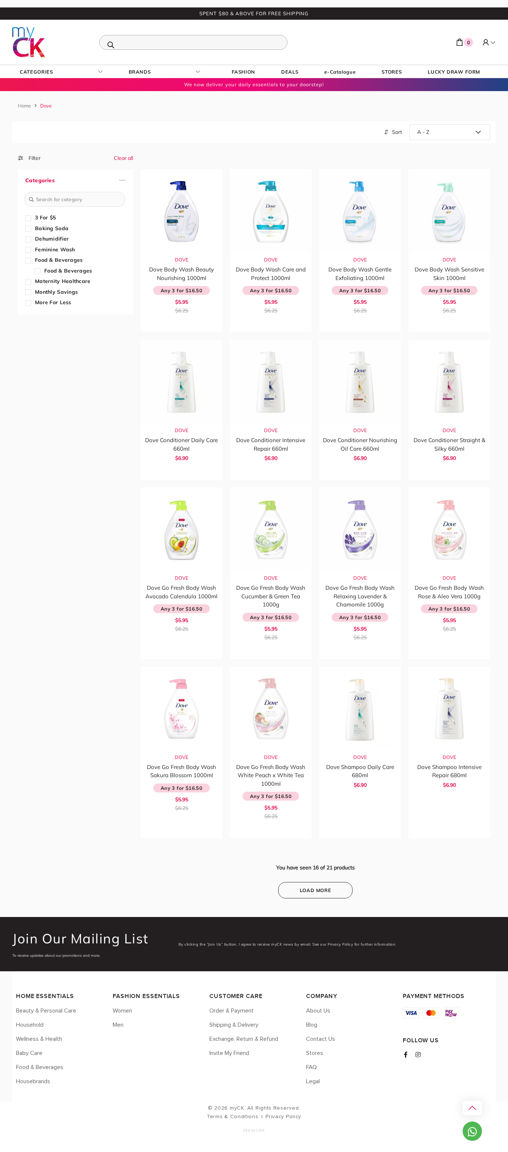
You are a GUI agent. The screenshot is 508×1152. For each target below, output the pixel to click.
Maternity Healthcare (63, 281)
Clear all (123, 158)
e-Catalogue (340, 72)
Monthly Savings (56, 292)
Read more (185, 325)
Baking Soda (51, 228)
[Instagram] (418, 1055)
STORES (392, 72)
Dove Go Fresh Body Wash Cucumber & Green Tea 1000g (270, 596)
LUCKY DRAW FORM (454, 72)
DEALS (289, 72)
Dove (182, 260)
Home (24, 106)
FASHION (243, 72)
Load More (315, 890)
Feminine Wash (55, 249)
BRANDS (140, 72)
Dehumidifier (52, 238)
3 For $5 (45, 217)
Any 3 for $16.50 (181, 290)
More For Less (53, 302)
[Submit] (31, 199)
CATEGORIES (36, 72)
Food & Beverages (59, 260)
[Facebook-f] (406, 1055)
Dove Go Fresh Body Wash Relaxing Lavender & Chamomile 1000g (360, 596)
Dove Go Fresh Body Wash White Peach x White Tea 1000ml (270, 775)
